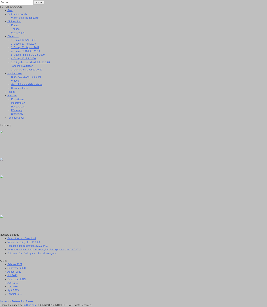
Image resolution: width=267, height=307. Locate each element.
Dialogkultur (14, 21)
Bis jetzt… (13, 36)
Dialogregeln (18, 32)
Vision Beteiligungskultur (24, 17)
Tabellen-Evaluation (22, 66)
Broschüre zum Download (21, 238)
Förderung (17, 110)
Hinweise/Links (19, 88)
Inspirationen (14, 73)
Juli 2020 (12, 275)
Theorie (15, 29)
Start (10, 10)
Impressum (6, 301)
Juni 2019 (12, 283)
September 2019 (16, 279)
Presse (11, 92)
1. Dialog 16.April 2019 (23, 40)
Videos (15, 80)
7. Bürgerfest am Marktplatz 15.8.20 (30, 62)
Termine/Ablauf (15, 117)
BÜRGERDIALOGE (11, 6)
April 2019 (13, 290)
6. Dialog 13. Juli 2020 (23, 58)
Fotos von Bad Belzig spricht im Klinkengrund (32, 253)
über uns (12, 95)
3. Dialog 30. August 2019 (25, 47)
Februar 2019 (14, 294)
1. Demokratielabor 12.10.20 (26, 69)
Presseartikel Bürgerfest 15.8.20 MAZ (27, 246)
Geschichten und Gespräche (26, 84)
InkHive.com (29, 305)
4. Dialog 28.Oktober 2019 (25, 51)
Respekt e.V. (18, 106)
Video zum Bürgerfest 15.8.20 (23, 242)
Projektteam (17, 99)
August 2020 (14, 271)
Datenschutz (19, 301)
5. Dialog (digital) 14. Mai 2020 (28, 55)
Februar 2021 (14, 264)
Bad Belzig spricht (17, 14)
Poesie (15, 25)
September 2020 (16, 268)
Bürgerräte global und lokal (26, 77)
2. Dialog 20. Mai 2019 (23, 43)
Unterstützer (17, 114)
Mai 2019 (12, 286)
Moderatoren (18, 103)
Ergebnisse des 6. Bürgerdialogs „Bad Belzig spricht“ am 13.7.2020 (44, 249)
